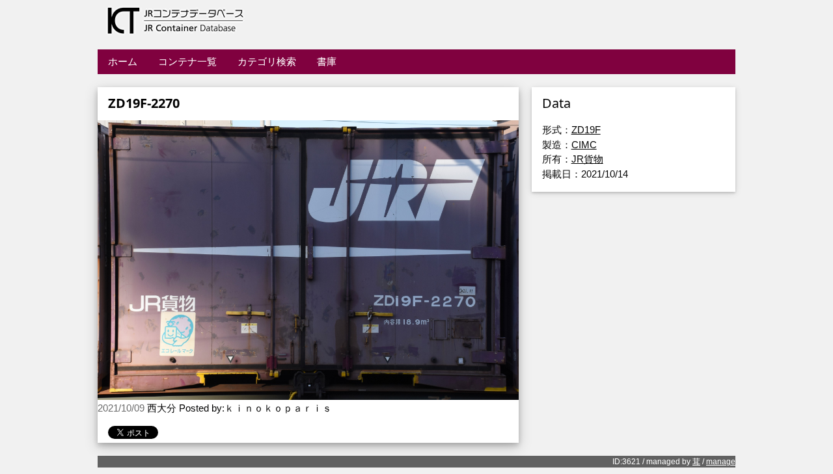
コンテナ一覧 (187, 61)
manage (720, 461)
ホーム (122, 61)
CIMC (584, 144)
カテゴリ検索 (267, 61)
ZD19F (586, 129)
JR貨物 (587, 159)
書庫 (326, 61)
